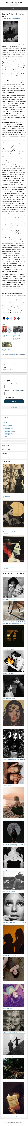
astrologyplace (16, 18)
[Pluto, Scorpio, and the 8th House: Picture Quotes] (7, 329)
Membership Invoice (9, 433)
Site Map (5, 436)
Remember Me (10, 397)
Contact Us (5, 422)
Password (6, 390)
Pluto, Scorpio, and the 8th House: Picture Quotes (6, 334)
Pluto (13, 354)
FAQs (4, 424)
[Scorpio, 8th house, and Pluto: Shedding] (7, 344)
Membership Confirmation (10, 431)
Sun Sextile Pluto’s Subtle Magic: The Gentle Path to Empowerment (14, 760)
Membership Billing (8, 427)
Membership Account (7, 425)
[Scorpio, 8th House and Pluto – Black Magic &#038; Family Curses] (18, 329)
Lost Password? (14, 407)
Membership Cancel (9, 428)
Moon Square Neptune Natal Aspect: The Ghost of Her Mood (14, 923)
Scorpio (16, 354)
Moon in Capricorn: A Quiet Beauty (10, 531)
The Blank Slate (6, 496)
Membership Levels (9, 434)
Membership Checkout (9, 430)
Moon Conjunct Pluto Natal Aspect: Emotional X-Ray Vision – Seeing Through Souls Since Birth (14, 845)
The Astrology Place (14, 2)
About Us (5, 420)
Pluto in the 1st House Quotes (9, 567)
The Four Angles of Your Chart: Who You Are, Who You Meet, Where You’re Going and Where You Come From (14, 622)
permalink (10, 355)
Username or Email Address (11, 383)
